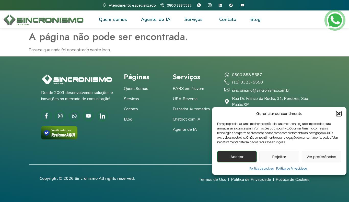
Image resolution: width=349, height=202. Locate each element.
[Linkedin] (221, 5)
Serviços (193, 19)
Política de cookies (261, 168)
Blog (255, 19)
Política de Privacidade (291, 168)
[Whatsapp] (200, 5)
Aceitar (236, 156)
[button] (338, 113)
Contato (227, 19)
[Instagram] (210, 5)
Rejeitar (279, 156)
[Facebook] (232, 5)
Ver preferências (321, 156)
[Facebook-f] (46, 116)
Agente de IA (155, 19)
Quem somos (113, 19)
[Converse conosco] (335, 20)
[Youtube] (243, 5)
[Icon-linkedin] (102, 116)
